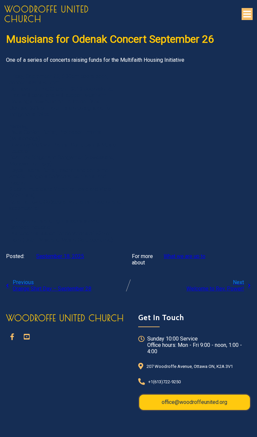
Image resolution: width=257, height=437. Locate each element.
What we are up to (184, 256)
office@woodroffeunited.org (194, 402)
